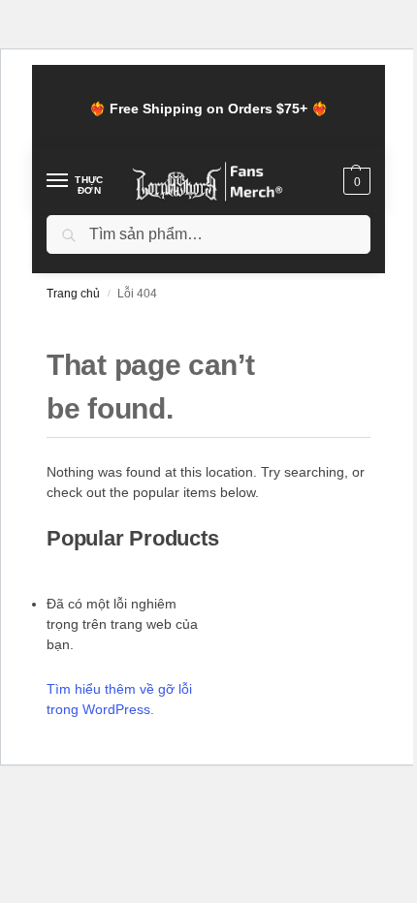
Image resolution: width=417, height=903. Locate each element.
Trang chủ (73, 293)
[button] (354, 181)
